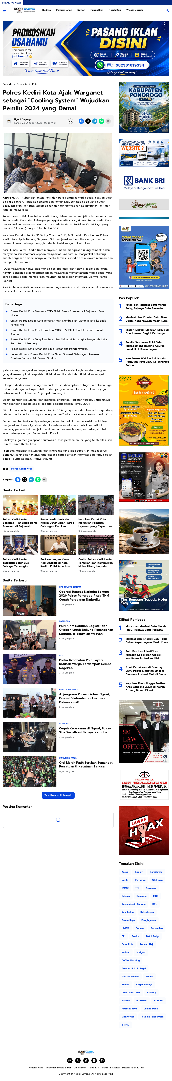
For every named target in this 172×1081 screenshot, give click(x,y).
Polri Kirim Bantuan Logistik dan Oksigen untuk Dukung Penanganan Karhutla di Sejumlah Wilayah (86, 630)
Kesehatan (115, 10)
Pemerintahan (64, 10)
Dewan (81, 10)
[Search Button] (167, 10)
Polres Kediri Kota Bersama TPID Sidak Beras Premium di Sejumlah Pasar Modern (57, 313)
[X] (88, 121)
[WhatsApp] (101, 121)
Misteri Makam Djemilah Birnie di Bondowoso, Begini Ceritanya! (147, 331)
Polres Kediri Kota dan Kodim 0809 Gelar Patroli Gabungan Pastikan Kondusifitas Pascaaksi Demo (57, 523)
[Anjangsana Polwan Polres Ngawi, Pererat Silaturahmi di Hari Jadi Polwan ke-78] (29, 703)
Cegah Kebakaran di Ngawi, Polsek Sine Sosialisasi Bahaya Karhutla (85, 730)
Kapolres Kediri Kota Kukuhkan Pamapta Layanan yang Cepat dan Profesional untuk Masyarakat (95, 523)
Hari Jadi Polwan (68, 689)
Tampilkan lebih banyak (58, 795)
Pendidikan (97, 10)
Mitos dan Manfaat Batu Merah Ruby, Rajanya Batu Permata (146, 306)
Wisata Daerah (134, 10)
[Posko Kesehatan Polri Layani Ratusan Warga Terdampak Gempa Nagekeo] (29, 669)
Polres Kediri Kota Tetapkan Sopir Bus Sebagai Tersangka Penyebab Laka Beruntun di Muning (58, 341)
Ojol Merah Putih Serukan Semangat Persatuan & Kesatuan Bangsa (86, 765)
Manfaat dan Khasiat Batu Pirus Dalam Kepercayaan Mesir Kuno (147, 319)
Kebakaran (65, 723)
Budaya (46, 10)
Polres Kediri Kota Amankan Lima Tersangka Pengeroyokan (49, 349)
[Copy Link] (108, 121)
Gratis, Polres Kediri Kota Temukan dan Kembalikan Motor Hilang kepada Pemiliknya (58, 323)
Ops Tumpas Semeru (70, 587)
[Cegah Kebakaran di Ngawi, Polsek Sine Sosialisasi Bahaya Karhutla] (29, 737)
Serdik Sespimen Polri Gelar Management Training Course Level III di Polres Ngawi (145, 346)
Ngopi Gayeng (82, 1074)
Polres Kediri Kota (21, 469)
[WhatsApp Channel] (102, 1060)
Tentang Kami (35, 1067)
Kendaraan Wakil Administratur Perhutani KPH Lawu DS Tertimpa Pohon (147, 362)
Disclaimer (80, 1067)
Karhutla (64, 621)
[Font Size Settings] (70, 121)
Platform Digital (111, 1067)
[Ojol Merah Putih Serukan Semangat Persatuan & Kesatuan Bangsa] (29, 771)
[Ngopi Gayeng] (24, 10)
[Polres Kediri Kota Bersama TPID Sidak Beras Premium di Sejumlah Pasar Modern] (20, 505)
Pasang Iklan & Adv (133, 1067)
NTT (61, 655)
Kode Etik (94, 1067)
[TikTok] (86, 1060)
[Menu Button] (4, 10)
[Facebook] (81, 121)
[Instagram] (70, 1060)
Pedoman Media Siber (58, 1067)
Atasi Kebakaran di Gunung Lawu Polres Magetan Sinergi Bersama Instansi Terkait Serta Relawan (146, 671)
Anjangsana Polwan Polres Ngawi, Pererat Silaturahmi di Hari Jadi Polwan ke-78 (84, 698)
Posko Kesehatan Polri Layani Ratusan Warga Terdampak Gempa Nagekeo (85, 664)
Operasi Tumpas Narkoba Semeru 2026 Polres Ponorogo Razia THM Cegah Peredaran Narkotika (84, 596)
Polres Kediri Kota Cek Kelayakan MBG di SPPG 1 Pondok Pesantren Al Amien (56, 332)
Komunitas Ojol (67, 757)
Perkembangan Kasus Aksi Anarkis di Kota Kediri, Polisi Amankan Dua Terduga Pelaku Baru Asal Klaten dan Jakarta (57, 563)
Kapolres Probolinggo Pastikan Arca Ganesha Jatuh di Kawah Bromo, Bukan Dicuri (146, 687)
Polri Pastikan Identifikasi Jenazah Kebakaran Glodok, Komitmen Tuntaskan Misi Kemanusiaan (144, 655)
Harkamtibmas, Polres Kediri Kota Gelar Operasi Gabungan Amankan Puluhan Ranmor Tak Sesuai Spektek (55, 356)
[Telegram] (94, 121)
